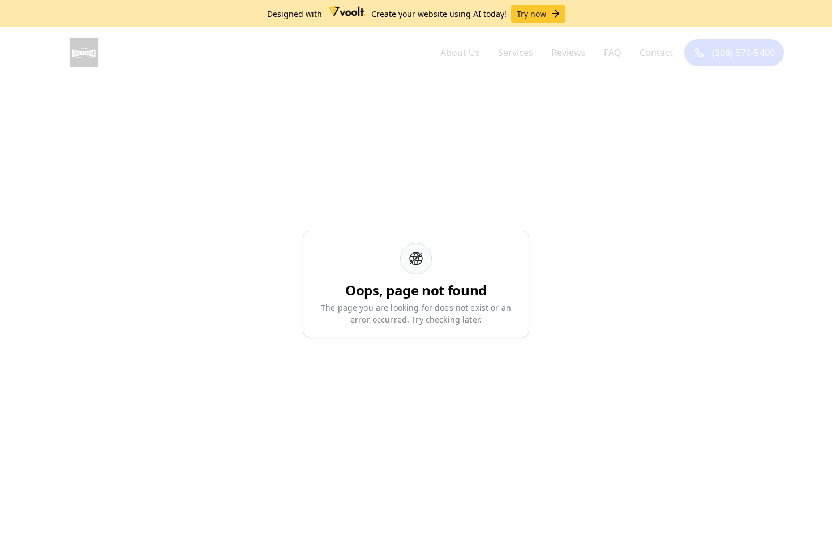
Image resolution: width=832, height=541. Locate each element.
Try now (531, 13)
